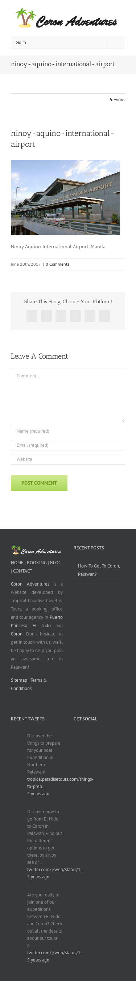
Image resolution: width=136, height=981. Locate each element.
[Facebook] (88, 736)
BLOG (55, 563)
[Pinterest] (77, 749)
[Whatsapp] (77, 736)
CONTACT (22, 571)
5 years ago (38, 877)
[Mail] (88, 749)
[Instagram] (99, 736)
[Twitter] (122, 736)
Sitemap (19, 680)
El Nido (42, 625)
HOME (17, 563)
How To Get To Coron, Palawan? (99, 570)
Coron (16, 634)
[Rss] (99, 749)
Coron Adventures (30, 584)
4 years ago (38, 794)
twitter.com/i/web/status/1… (55, 869)
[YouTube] (110, 736)
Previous (116, 100)
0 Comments (57, 264)
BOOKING (37, 563)
